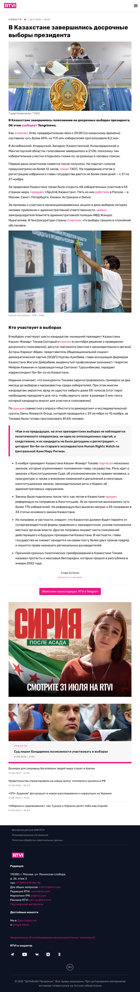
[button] (136, 5)
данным (19, 408)
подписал (106, 463)
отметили (74, 220)
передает (37, 192)
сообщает (29, 125)
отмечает (21, 133)
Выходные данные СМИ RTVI (28, 830)
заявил (101, 210)
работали (102, 192)
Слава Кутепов (70, 572)
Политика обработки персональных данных (37, 840)
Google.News (21, 924)
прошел (111, 496)
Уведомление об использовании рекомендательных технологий (52, 937)
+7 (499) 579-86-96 (28, 882)
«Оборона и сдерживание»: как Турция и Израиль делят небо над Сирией (58, 805)
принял (65, 342)
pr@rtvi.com (38, 895)
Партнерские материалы (26, 904)
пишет (64, 169)
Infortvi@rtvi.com (50, 887)
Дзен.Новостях (27, 920)
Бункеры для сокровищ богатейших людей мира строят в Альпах (52, 768)
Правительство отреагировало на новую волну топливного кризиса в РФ (57, 781)
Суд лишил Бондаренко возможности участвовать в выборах (61, 751)
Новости (15, 19)
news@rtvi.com (40, 891)
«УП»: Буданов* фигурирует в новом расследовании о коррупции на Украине (60, 793)
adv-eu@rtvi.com (40, 900)
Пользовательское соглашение (30, 835)
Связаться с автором (70, 577)
